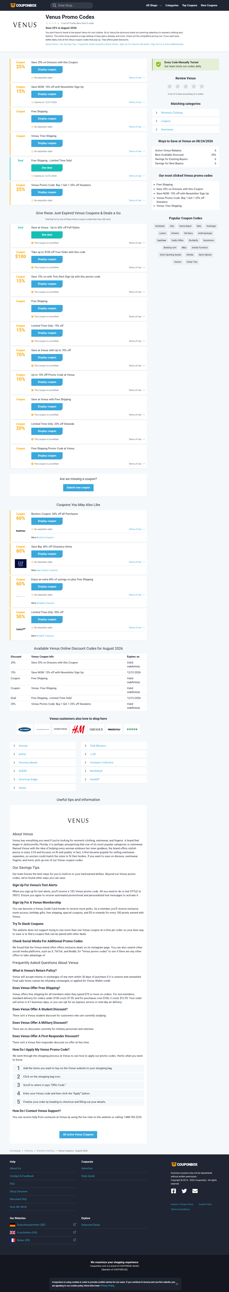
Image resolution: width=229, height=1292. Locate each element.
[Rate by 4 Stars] (193, 86)
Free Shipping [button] (39, 111)
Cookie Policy (205, 1204)
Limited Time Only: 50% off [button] (47, 612)
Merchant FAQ (18, 1199)
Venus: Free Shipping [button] (43, 136)
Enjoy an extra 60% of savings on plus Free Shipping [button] (62, 579)
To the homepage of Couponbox (28, 5)
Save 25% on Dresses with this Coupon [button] (54, 62)
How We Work (18, 1207)
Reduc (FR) (23, 1240)
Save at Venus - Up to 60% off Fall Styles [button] (55, 227)
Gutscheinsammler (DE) (31, 1224)
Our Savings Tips (68, 44)
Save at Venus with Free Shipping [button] (51, 399)
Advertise (87, 1168)
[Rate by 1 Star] (169, 86)
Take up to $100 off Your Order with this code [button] (58, 252)
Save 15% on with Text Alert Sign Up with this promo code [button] (65, 276)
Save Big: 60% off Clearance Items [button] (51, 546)
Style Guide (88, 1176)
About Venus (52, 44)
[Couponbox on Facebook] (173, 1192)
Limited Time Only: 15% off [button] (47, 325)
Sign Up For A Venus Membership (167, 44)
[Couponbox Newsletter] (195, 1192)
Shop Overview (18, 1191)
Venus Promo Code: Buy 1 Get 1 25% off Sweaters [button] (61, 185)
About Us (15, 1168)
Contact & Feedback (22, 1176)
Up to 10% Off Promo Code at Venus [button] (53, 374)
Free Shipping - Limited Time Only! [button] (51, 160)
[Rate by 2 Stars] (177, 86)
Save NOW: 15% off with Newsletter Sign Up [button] (57, 87)
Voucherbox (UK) (27, 1232)
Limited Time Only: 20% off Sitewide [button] (52, 424)
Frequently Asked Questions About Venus (98, 44)
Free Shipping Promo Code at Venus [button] (52, 448)
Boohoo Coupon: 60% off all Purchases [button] (54, 513)
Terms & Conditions (180, 1209)
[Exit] (177, 1284)
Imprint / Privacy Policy (182, 1204)
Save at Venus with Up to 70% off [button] (51, 350)
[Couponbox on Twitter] (184, 1192)
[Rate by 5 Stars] (201, 86)
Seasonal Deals (90, 1224)
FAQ (12, 1183)
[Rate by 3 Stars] (185, 86)
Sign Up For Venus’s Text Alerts (134, 44)
